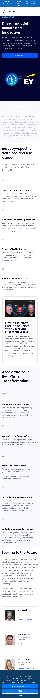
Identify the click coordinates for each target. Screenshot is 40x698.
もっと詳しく (19, 6)
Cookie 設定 (20, 695)
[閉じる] (36, 672)
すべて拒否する (20, 691)
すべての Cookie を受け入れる (20, 686)
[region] (20, 684)
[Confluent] (10, 11)
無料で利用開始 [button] (20, 55)
